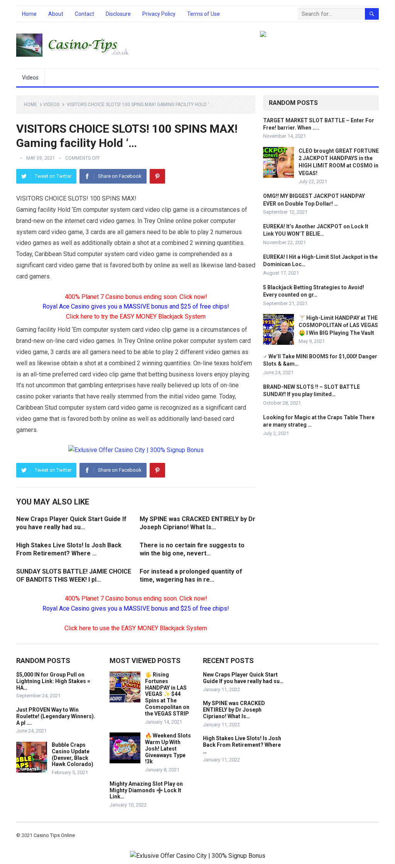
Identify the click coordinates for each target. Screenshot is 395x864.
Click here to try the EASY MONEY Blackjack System (136, 316)
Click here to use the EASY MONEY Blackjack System (135, 628)
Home (29, 14)
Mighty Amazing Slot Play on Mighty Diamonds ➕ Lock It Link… (146, 790)
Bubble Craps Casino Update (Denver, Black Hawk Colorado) (72, 754)
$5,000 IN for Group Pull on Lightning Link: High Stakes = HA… (53, 681)
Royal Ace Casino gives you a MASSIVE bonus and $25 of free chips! (135, 306)
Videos (30, 77)
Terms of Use (203, 14)
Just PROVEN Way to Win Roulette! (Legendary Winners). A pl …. (55, 716)
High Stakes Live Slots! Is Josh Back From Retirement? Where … (242, 744)
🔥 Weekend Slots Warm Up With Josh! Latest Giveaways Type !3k (168, 748)
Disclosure (118, 14)
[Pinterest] (157, 176)
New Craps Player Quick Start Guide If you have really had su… (243, 678)
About (55, 14)
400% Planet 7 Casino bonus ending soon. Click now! (136, 296)
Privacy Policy (159, 14)
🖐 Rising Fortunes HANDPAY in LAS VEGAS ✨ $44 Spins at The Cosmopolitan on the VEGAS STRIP (167, 694)
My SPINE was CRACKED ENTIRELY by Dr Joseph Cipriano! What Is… (234, 709)
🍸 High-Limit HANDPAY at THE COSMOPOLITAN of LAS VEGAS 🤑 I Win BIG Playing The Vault (338, 325)
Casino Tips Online (54, 835)
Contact (84, 14)
